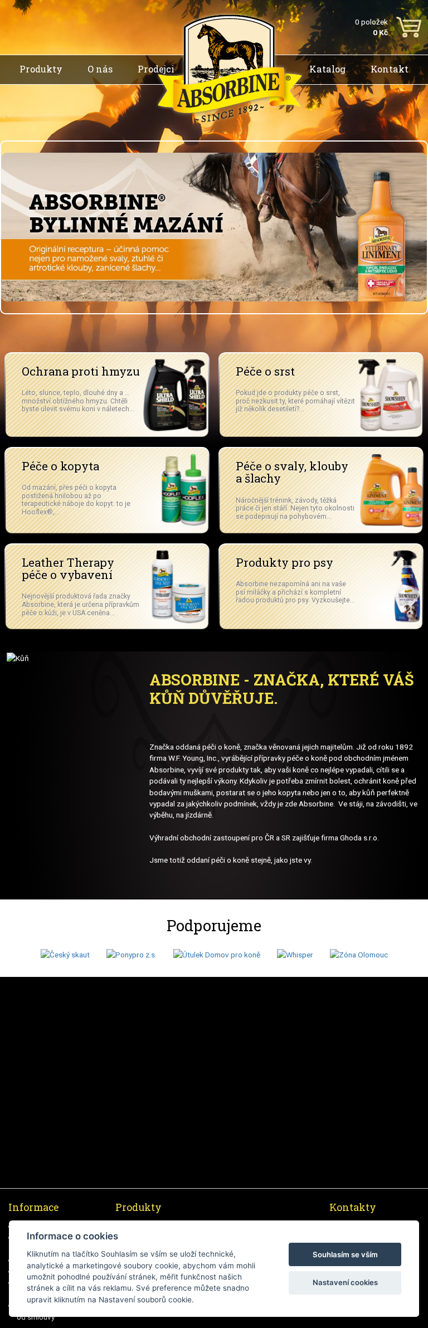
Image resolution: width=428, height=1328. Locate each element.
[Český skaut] (65, 954)
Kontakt (389, 69)
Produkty (41, 69)
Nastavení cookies (345, 1282)
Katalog (327, 69)
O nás (100, 69)
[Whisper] (295, 954)
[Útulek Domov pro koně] (217, 954)
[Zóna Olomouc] (359, 954)
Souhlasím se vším (345, 1254)
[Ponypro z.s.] (131, 954)
